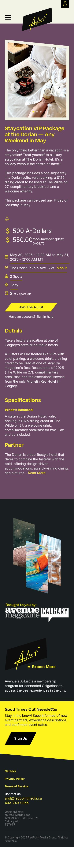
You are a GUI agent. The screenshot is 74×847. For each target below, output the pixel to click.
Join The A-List (31, 307)
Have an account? (31, 316)
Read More (36, 473)
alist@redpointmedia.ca (23, 798)
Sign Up (20, 738)
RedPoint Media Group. (42, 837)
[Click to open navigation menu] (8, 17)
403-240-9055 (17, 803)
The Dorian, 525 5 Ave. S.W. (38, 268)
